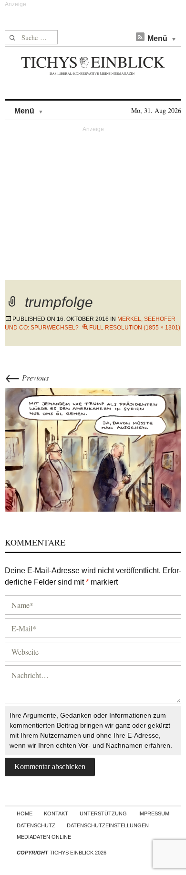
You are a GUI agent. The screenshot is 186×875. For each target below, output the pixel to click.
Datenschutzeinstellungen (108, 825)
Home (24, 813)
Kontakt (56, 813)
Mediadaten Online (44, 837)
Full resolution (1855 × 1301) (134, 327)
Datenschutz (36, 825)
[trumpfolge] (93, 448)
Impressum (153, 813)
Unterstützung (103, 813)
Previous (27, 377)
